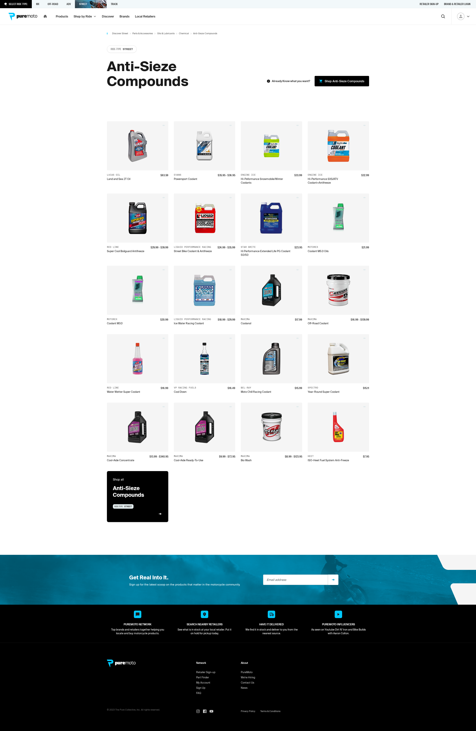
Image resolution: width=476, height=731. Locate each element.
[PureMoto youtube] (213, 711)
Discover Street (120, 33)
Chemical (184, 33)
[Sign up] (333, 580)
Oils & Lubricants (166, 33)
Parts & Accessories (142, 33)
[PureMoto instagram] (199, 711)
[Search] (443, 16)
